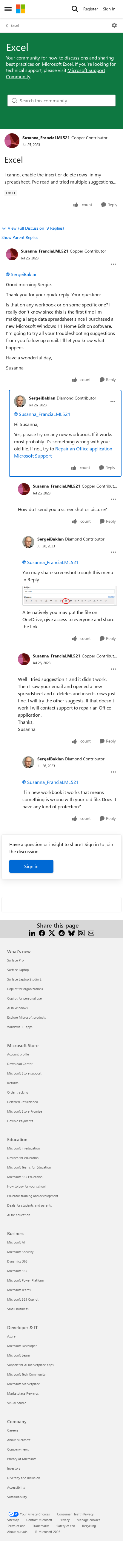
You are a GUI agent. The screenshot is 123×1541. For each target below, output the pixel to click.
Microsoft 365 (17, 1270)
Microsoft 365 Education (24, 1176)
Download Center (20, 1063)
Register (90, 9)
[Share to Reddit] (62, 932)
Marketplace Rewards (23, 1393)
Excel (15, 25)
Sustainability (17, 1497)
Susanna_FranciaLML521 (46, 137)
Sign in (31, 866)
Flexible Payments (20, 1121)
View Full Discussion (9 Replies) (36, 228)
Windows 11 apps (20, 1027)
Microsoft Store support (24, 1073)
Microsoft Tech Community (26, 1374)
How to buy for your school (26, 1186)
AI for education (18, 1215)
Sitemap (13, 1519)
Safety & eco (65, 1525)
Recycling (89, 1525)
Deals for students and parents (29, 1205)
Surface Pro (15, 960)
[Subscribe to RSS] (81, 932)
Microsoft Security (20, 1251)
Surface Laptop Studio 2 (24, 979)
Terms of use (16, 1525)
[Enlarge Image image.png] (69, 596)
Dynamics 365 (17, 1261)
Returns (13, 1082)
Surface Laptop (18, 969)
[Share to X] (52, 932)
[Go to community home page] (20, 8)
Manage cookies (88, 1519)
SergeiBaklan (24, 274)
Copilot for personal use (24, 998)
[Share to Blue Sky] (71, 932)
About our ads (17, 1531)
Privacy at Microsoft (21, 1459)
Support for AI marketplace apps (30, 1365)
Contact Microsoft (39, 1519)
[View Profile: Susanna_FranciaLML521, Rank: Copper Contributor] (11, 140)
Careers (13, 1430)
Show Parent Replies (19, 237)
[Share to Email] (91, 932)
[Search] (75, 8)
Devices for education (23, 1157)
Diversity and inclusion (23, 1478)
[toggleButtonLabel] (114, 25)
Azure (11, 1336)
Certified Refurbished (22, 1102)
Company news (18, 1449)
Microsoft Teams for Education (29, 1167)
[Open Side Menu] (8, 8)
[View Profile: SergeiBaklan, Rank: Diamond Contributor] (20, 401)
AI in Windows (17, 1008)
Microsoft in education (23, 1148)
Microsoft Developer (22, 1345)
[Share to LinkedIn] (32, 932)
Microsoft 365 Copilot (23, 1299)
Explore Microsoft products (26, 1017)
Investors (13, 1468)
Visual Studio (16, 1403)
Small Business (18, 1309)
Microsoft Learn (18, 1355)
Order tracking (17, 1092)
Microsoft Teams (19, 1290)
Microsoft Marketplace (23, 1384)
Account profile (18, 1054)
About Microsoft (18, 1439)
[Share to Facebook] (42, 932)
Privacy (64, 1519)
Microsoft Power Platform (25, 1280)
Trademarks (40, 1525)
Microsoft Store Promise (24, 1111)
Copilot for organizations (25, 988)
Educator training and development (32, 1196)
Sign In (109, 9)
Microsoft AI (16, 1242)
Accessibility (16, 1487)
